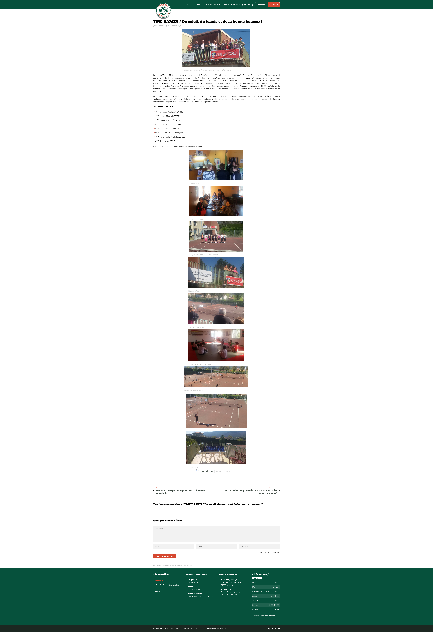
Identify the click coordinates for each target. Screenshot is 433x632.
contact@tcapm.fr (195, 589)
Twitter (191, 596)
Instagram (199, 596)
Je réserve (260, 4)
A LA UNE (158, 565)
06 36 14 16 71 (194, 582)
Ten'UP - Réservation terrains (167, 585)
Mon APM (159, 580)
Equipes (218, 4)
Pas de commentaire (187, 26)
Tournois (207, 4)
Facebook (209, 596)
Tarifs (197, 4)
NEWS (226, 4)
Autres (157, 591)
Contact (235, 4)
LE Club (188, 4)
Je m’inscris (274, 4)
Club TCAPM (159, 26)
